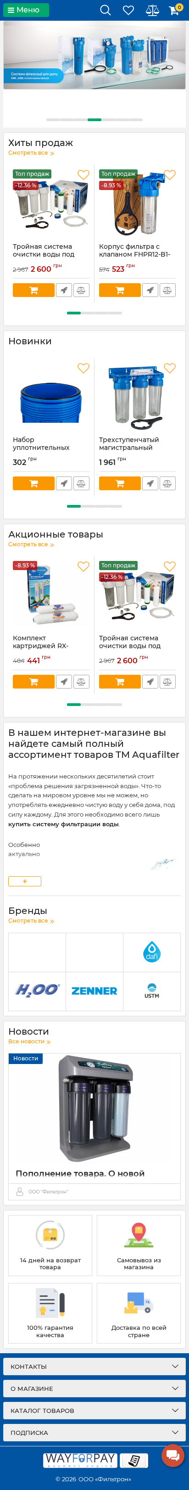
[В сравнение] (81, 290)
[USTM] (151, 991)
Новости (25, 1058)
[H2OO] (37, 991)
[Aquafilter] (37, 952)
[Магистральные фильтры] (94, 55)
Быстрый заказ (64, 290)
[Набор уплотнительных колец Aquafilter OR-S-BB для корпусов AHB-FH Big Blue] (51, 397)
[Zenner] (94, 991)
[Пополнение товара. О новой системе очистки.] (94, 1108)
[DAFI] (151, 952)
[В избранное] (83, 175)
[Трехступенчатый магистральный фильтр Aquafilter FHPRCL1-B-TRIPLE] (137, 397)
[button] (53, 119)
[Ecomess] (94, 952)
